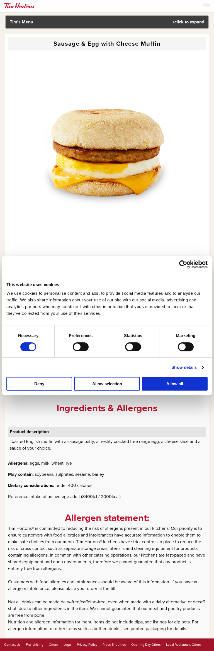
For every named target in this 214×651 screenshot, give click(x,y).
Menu (206, 6)
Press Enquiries (114, 645)
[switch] (81, 346)
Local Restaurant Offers (183, 645)
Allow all (174, 383)
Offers (53, 645)
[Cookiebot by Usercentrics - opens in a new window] (183, 264)
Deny (39, 383)
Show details (184, 367)
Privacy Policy (87, 645)
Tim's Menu (107, 22)
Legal (68, 645)
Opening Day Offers (146, 645)
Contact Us (12, 645)
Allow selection (107, 383)
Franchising (34, 645)
